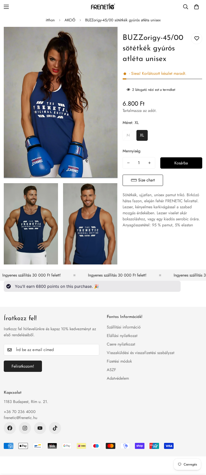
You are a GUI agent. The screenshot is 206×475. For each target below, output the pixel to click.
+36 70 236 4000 (20, 412)
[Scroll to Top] (196, 447)
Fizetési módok (119, 361)
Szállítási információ (124, 327)
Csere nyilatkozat (121, 344)
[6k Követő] (25, 428)
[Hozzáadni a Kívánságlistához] (196, 38)
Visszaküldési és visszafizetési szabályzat (140, 353)
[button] (143, 180)
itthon (50, 20)
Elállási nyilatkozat (122, 335)
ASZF (111, 370)
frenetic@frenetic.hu (20, 418)
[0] (196, 7)
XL (142, 135)
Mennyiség (131, 151)
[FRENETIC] (103, 7)
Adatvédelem (118, 378)
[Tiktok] (55, 428)
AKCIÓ (70, 20)
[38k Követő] (10, 428)
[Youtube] (40, 428)
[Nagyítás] (109, 37)
